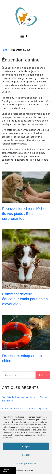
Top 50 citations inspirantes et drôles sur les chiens (25, 399)
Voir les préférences (26, 463)
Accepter (26, 446)
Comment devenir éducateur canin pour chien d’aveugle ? (25, 299)
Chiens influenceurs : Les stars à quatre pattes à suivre (24, 410)
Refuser (26, 454)
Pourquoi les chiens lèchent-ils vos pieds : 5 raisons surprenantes (26, 213)
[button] (27, 36)
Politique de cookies (24, 470)
